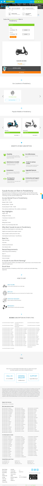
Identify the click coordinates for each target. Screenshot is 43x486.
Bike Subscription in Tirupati (6, 429)
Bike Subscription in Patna (6, 424)
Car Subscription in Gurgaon (6, 443)
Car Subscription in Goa (31, 441)
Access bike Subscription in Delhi (7, 329)
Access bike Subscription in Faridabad (21, 329)
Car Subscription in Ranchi (6, 452)
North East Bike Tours (5, 462)
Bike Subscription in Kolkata (19, 418)
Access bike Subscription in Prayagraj (33, 338)
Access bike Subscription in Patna (20, 338)
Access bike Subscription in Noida (7, 338)
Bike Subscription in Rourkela (19, 427)
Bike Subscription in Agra (19, 408)
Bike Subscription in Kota (32, 418)
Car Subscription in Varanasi (6, 456)
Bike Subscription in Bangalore (20, 409)
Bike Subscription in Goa (32, 413)
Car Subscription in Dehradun (19, 440)
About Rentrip (4, 469)
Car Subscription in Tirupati (32, 454)
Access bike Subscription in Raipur (20, 340)
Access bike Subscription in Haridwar (20, 332)
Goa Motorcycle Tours (18, 463)
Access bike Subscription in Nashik (32, 337)
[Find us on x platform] (35, 470)
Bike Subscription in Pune (32, 424)
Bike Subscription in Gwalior (32, 414)
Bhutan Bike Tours (30, 462)
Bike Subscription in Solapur (6, 428)
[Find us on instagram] (37, 470)
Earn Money (21, 72)
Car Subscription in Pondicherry (33, 450)
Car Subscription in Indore (19, 444)
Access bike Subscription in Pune (7, 340)
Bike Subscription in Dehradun (20, 412)
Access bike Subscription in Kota (20, 334)
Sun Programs (33, 485)
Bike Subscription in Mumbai (19, 421)
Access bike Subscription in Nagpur (20, 337)
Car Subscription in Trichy (6, 455)
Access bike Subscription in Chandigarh (33, 325)
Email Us (21, 471)
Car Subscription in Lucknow (19, 447)
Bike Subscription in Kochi (6, 418)
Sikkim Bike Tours (17, 462)
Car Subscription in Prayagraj (6, 451)
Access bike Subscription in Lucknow (8, 336)
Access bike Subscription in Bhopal (7, 325)
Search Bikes (13, 36)
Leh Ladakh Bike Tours (5, 460)
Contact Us (13, 480)
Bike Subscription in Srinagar (19, 428)
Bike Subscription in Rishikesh (6, 427)
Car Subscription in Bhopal (32, 437)
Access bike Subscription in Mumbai (7, 337)
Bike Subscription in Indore (32, 416)
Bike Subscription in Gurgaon (6, 414)
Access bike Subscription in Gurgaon (20, 330)
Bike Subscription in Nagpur (32, 421)
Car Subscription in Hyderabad (7, 444)
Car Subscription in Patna (19, 450)
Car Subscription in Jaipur (32, 444)
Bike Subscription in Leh (6, 420)
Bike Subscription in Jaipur (6, 417)
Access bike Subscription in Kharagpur (21, 333)
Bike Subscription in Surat (32, 428)
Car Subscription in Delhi (32, 440)
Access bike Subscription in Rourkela (20, 341)
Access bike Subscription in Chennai (7, 328)
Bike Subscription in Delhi (32, 412)
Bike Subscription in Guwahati (19, 414)
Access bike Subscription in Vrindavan (8, 348)
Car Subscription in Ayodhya (6, 437)
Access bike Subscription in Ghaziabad (33, 329)
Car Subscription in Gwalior (32, 443)
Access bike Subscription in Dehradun (33, 328)
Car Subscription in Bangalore (19, 437)
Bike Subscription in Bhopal (32, 409)
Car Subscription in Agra (19, 436)
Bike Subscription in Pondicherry (20, 424)
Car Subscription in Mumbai (6, 448)
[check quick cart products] (38, 1)
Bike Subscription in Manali (32, 420)
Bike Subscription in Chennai (32, 410)
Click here (37, 15)
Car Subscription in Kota (6, 447)
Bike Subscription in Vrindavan (7, 432)
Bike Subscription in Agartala (6, 408)
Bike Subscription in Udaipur (32, 429)
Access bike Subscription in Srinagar (20, 342)
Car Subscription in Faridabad (7, 441)
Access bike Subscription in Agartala (8, 322)
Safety (12, 475)
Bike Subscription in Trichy (19, 429)
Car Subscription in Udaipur (19, 455)
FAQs (42, 197)
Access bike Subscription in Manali (20, 336)
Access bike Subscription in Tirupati (7, 344)
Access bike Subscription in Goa (7, 330)
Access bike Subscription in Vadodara (8, 345)
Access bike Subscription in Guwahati (33, 330)
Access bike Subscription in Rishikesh (8, 341)
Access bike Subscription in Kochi (32, 333)
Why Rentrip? (4, 470)
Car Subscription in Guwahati (19, 443)
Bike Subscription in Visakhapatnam (33, 431)
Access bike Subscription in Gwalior (7, 332)
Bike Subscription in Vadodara (7, 431)
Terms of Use (13, 474)
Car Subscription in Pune (19, 451)
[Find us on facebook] (32, 470)
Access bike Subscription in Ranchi (32, 340)
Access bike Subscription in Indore (32, 332)
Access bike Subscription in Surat (32, 342)
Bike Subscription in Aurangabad (7, 409)
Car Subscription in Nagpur (19, 448)
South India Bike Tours (30, 463)
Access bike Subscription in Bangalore (33, 322)
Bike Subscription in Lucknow (19, 420)
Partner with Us (13, 472)
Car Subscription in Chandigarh (20, 439)
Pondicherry (36, 6)
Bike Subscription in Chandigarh (20, 410)
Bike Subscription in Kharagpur (33, 417)
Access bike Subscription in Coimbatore (21, 328)
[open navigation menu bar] (1, 1)
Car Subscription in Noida (6, 450)
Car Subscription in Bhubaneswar (7, 439)
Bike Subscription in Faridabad (7, 413)
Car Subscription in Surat (19, 454)
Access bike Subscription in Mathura (33, 336)
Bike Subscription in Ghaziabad (20, 413)
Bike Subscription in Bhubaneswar (7, 410)
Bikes (32, 6)
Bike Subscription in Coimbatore (7, 412)
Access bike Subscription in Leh (32, 334)
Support (12, 478)
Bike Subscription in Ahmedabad (33, 408)
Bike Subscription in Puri (6, 425)
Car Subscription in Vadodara (32, 455)
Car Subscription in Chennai (32, 439)
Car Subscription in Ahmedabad (33, 436)
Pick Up (11, 28)
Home (29, 6)
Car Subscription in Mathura (32, 447)
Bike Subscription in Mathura (6, 421)
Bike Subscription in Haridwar (7, 416)
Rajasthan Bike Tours (30, 460)
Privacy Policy (4, 482)
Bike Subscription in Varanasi (19, 431)
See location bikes (12, 100)
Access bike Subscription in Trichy (20, 344)
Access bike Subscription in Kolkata (7, 334)
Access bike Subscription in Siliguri (32, 341)
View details (16, 135)
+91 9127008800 (23, 477)
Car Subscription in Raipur (32, 451)
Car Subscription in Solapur (32, 452)
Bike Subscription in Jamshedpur (20, 417)
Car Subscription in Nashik (32, 448)
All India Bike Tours (5, 463)
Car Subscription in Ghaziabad (20, 441)
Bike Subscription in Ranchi (32, 425)
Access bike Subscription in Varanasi (20, 345)
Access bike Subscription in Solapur (7, 342)
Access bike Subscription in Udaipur (33, 344)
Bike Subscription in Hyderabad (20, 416)
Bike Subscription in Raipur (19, 425)
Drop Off (11, 32)
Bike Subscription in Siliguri (32, 427)
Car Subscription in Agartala (6, 436)
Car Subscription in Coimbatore (7, 440)
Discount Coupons (14, 477)
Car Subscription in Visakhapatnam (20, 456)
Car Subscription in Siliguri (19, 452)
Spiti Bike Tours (17, 460)
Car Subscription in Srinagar (6, 454)
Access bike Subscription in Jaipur (7, 333)
